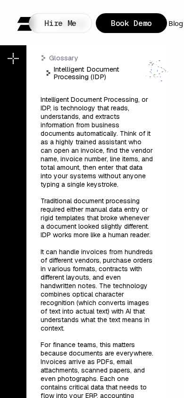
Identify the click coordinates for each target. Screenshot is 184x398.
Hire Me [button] (60, 23)
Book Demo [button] (131, 23)
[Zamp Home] (26, 24)
